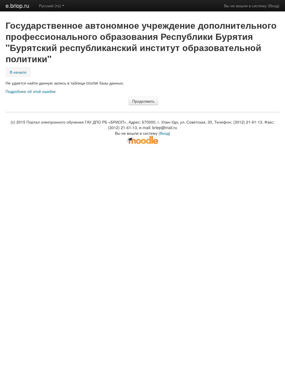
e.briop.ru (17, 5)
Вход (273, 5)
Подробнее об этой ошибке (31, 91)
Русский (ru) (50, 5)
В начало (18, 72)
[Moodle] (142, 139)
